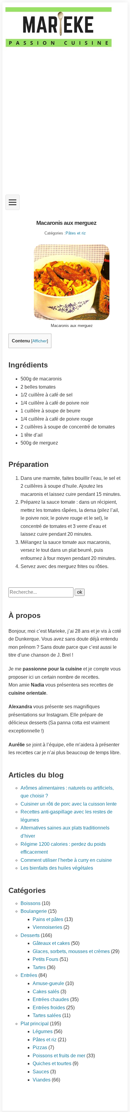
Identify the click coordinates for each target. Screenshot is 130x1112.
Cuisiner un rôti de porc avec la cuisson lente (69, 804)
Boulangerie (34, 911)
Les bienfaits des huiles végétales (57, 868)
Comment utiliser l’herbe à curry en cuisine (66, 860)
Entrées (29, 975)
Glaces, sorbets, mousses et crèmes (71, 951)
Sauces (41, 1071)
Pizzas (40, 1047)
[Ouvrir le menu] (12, 202)
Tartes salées (47, 1015)
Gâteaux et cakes (51, 943)
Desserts (30, 935)
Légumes (43, 1031)
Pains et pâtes (48, 919)
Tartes (39, 967)
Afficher (39, 341)
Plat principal (35, 1023)
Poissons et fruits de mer (59, 1055)
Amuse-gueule (48, 983)
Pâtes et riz (76, 233)
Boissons (31, 903)
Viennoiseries (47, 927)
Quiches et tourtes (52, 1063)
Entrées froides (49, 1007)
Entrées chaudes (51, 999)
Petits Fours (45, 959)
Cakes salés (46, 991)
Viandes (41, 1079)
